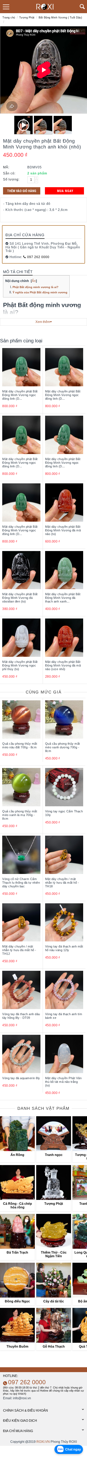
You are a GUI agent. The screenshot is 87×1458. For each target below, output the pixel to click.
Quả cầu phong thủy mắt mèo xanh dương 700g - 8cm (62, 747)
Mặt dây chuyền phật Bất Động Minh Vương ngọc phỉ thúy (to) (20, 665)
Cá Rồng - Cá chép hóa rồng (17, 1205)
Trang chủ (8, 17)
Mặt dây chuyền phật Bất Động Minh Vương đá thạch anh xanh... (63, 597)
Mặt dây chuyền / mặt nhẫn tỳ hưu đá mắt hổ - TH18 (62, 882)
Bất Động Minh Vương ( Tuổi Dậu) (60, 17)
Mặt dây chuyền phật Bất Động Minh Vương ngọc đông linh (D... (20, 395)
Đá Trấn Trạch (17, 1252)
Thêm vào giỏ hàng (21, 191)
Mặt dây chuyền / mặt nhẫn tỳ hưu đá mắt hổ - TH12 (19, 950)
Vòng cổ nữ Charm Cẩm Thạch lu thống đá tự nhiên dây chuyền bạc (21, 882)
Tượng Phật (27, 17)
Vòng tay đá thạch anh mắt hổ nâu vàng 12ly (64, 948)
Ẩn (34, 281)
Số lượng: (11, 179)
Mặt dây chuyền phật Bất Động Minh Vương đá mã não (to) (63, 530)
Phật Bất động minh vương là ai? (35, 287)
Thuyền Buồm (17, 1346)
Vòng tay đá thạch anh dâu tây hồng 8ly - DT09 (21, 1015)
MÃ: (6, 167)
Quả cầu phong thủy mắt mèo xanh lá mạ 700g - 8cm (19, 815)
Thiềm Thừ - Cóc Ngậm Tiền (54, 1254)
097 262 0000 (37, 257)
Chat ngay (73, 1449)
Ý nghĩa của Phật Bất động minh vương (40, 292)
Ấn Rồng (17, 1155)
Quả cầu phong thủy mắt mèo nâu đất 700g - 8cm (19, 745)
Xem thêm (42, 322)
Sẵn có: (9, 173)
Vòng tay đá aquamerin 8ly (21, 1078)
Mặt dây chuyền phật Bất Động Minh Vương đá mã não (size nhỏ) (63, 665)
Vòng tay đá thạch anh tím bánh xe (63, 1015)
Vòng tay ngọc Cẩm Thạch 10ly (64, 813)
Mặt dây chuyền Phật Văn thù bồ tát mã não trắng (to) (63, 1081)
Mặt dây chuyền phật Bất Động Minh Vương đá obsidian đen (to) (20, 597)
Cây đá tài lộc (53, 1301)
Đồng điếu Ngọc (17, 1301)
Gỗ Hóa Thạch (54, 1346)
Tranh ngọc (54, 1155)
